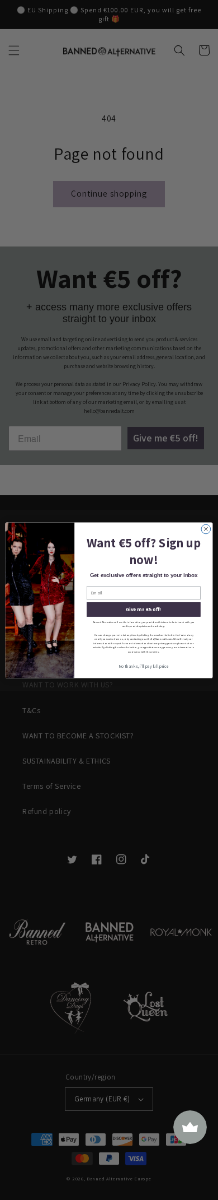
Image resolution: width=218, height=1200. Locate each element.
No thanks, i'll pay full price (143, 666)
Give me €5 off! (144, 609)
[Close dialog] (206, 529)
